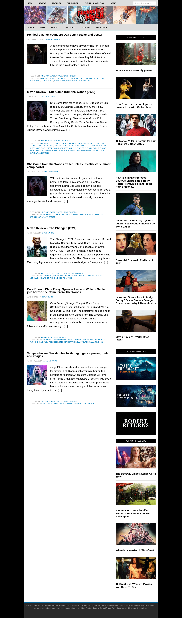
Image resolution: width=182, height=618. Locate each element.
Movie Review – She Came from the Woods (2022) (61, 92)
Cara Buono (60, 143)
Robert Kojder (63, 141)
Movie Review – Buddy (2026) (134, 70)
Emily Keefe (85, 146)
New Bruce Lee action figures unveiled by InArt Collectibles (134, 106)
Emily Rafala (96, 146)
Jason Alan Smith (86, 276)
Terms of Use (97, 608)
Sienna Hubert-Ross (54, 151)
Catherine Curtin (65, 78)
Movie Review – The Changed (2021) (51, 228)
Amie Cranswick (48, 76)
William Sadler (43, 153)
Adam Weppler (47, 143)
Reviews (52, 141)
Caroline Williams (49, 404)
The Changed (56, 278)
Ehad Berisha (73, 146)
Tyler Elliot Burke (79, 342)
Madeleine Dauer (76, 148)
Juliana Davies (61, 148)
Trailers (72, 76)
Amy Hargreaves (48, 78)
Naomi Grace (59, 81)
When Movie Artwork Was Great (135, 550)
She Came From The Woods (91, 215)
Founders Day (47, 81)
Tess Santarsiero (84, 151)
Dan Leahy (48, 146)
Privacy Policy (111, 608)
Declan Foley (60, 146)
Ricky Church (60, 337)
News (65, 76)
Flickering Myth (91, 15)
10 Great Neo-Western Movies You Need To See (134, 585)
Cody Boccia (83, 143)
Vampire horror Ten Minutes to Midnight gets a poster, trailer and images (68, 355)
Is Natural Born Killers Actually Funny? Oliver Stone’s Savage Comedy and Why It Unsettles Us (136, 300)
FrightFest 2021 (48, 273)
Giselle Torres (48, 148)
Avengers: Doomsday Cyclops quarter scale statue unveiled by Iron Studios (135, 223)
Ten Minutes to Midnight (84, 404)
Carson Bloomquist (62, 340)
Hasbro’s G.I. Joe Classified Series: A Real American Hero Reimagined (133, 513)
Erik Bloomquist (71, 215)
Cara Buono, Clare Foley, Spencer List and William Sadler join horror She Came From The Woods (66, 291)
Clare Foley (71, 143)
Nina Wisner (44, 278)
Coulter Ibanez (36, 146)
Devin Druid (79, 78)
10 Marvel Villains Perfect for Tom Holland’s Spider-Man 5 (136, 142)
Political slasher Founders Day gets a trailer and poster (64, 34)
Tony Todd (67, 278)
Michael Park (91, 148)
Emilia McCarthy (92, 78)
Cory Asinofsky (97, 143)
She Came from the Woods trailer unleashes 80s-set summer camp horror (69, 165)
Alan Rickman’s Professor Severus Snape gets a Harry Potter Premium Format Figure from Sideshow (134, 182)
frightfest (73, 276)
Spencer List (69, 151)
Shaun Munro (77, 273)
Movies (59, 76)
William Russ (86, 81)
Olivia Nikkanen (73, 81)
